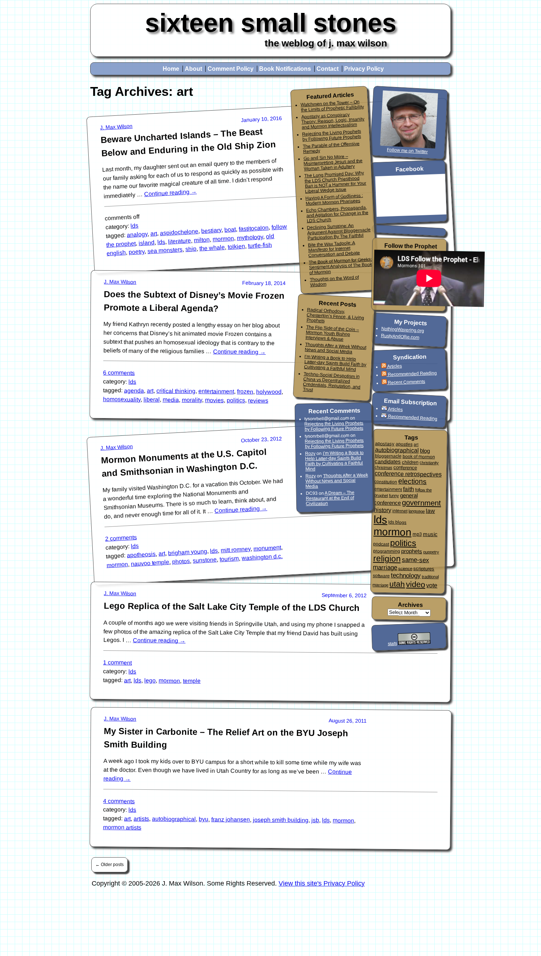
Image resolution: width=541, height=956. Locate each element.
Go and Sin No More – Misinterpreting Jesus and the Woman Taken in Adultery (333, 162)
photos (181, 560)
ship (191, 249)
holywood (269, 392)
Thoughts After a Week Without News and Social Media (335, 348)
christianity (429, 462)
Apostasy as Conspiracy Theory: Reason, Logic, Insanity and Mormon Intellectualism (332, 121)
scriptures (423, 568)
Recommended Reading (412, 373)
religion (387, 558)
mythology (250, 237)
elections (412, 481)
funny (394, 495)
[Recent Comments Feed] (385, 383)
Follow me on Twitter (407, 150)
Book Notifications (285, 69)
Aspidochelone (179, 232)
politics (236, 400)
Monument (267, 548)
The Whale (212, 248)
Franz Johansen (230, 819)
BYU (203, 819)
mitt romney (235, 549)
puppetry (431, 551)
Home (171, 69)
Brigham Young (187, 552)
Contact (328, 69)
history (382, 509)
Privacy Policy (364, 69)
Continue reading (170, 192)
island (146, 242)
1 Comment (117, 662)
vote (431, 585)
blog (425, 450)
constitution (385, 481)
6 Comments (119, 373)
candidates (388, 461)
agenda (134, 390)
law (430, 510)
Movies (214, 400)
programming (386, 551)
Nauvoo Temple (150, 563)
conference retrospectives (408, 473)
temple (192, 681)
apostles (404, 444)
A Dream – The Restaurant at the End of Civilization (330, 498)
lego (150, 680)
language (417, 511)
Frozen (245, 391)
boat (230, 229)
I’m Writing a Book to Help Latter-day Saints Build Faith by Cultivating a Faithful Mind (335, 363)
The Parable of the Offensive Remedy (331, 147)
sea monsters (165, 250)
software (381, 575)
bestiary (211, 230)
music (430, 534)
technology (406, 575)
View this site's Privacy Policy (322, 883)
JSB (315, 820)
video (415, 584)
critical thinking (175, 391)
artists (141, 818)
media (171, 399)
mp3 (417, 534)
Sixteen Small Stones (270, 22)
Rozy (310, 453)
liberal (152, 399)
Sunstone (205, 559)
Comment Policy (231, 69)
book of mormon (418, 456)
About (193, 69)
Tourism (229, 558)
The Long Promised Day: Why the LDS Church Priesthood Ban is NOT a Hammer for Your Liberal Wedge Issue (335, 182)
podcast (381, 544)
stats (392, 643)
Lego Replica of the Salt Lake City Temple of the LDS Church (232, 607)
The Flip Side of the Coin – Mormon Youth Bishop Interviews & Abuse (332, 333)
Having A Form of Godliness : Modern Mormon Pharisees (334, 199)
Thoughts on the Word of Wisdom (334, 280)
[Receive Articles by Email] (384, 408)
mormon (223, 238)
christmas (383, 467)
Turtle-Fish (260, 245)
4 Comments (119, 800)
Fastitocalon (254, 228)
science (405, 568)
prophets (411, 551)
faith (408, 488)
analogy (137, 234)
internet (399, 511)
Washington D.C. (262, 557)
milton (202, 239)
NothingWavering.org (402, 329)
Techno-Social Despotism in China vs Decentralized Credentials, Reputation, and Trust (332, 381)
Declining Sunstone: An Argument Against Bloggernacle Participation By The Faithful (339, 232)
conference (405, 467)
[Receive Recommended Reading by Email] (384, 416)
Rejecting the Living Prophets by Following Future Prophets (331, 135)
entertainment (216, 391)
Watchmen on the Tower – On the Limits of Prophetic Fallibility (332, 105)
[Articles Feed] (384, 366)
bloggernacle (388, 456)
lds (135, 225)
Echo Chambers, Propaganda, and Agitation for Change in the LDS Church (337, 214)
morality (192, 400)
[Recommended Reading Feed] (384, 375)
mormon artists (122, 827)
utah (397, 584)
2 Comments (121, 538)
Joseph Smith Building (280, 819)
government (421, 502)
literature (179, 240)
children (410, 462)
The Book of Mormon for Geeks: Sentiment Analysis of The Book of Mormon (340, 265)
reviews (258, 400)
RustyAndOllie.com (400, 336)
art (153, 233)
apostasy (385, 443)
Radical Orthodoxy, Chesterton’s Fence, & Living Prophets (335, 315)
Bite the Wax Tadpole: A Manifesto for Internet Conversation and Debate (334, 249)
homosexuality (122, 399)
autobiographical (174, 819)
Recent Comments (406, 382)
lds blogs (397, 522)
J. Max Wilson (116, 127)
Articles (394, 366)
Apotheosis (141, 554)
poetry (136, 251)
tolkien (236, 246)
